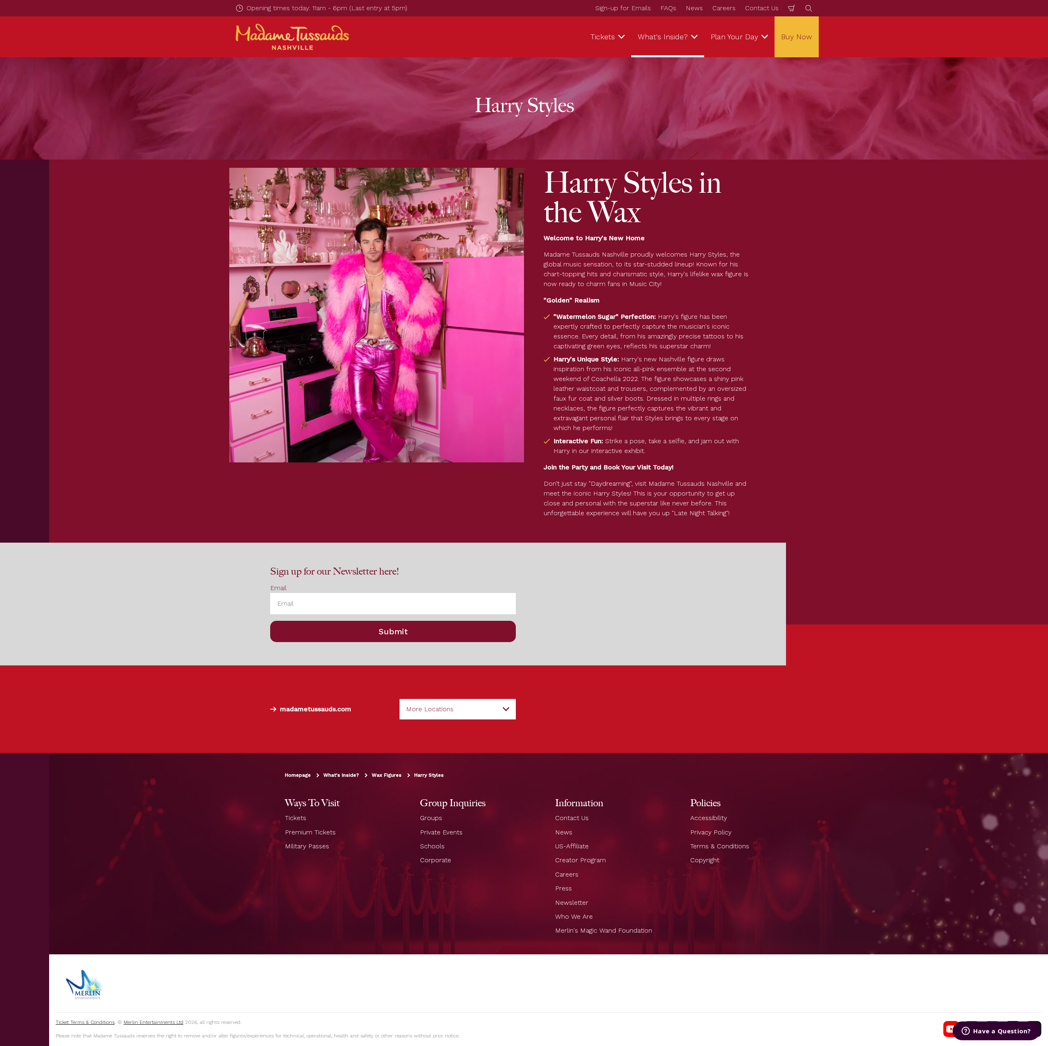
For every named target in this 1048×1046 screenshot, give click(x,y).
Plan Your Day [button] (734, 36)
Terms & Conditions (719, 846)
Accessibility (708, 818)
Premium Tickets (310, 832)
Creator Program (580, 860)
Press (563, 888)
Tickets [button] (602, 36)
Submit (393, 631)
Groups (431, 818)
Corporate (435, 860)
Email (278, 588)
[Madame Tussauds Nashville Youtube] (951, 1029)
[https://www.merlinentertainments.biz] (85, 983)
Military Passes (307, 846)
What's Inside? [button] (663, 36)
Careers (724, 8)
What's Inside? (341, 775)
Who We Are (574, 916)
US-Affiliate (572, 846)
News (694, 8)
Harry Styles (429, 775)
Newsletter (571, 902)
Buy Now (796, 36)
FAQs (668, 8)
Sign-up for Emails (623, 8)
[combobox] (458, 709)
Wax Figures (387, 775)
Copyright (704, 860)
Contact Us (762, 8)
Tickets (295, 818)
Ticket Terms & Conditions (85, 1022)
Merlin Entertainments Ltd (153, 1022)
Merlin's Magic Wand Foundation (603, 930)
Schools (432, 846)
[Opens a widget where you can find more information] (996, 1031)
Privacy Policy (711, 832)
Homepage (298, 775)
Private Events (441, 832)
